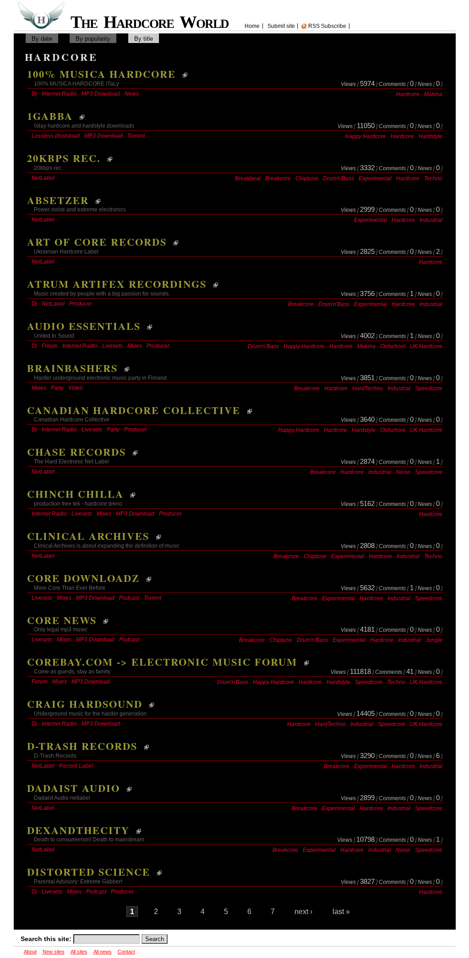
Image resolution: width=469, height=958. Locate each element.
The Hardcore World (153, 22)
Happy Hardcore (365, 136)
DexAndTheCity (78, 830)
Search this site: (47, 938)
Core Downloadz (83, 578)
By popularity (93, 38)
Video (75, 388)
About (30, 951)
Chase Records (76, 451)
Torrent (136, 136)
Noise (403, 472)
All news (102, 951)
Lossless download (56, 136)
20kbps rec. (64, 158)
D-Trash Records (82, 745)
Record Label (76, 766)
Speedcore (428, 388)
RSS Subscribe (327, 26)
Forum (50, 346)
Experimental (375, 178)
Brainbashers (72, 368)
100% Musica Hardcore (101, 73)
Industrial (431, 220)
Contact (126, 951)
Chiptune (306, 178)
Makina (433, 94)
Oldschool (392, 346)
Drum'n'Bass (338, 178)
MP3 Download (101, 94)
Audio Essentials (84, 326)
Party (57, 388)
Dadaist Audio (73, 788)
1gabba (50, 116)
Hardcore (408, 94)
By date (42, 38)
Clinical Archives (88, 536)
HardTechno (367, 388)
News (425, 84)
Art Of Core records (97, 241)
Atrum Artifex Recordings (117, 283)
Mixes (134, 346)
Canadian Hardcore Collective (133, 410)
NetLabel (43, 178)
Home (252, 26)
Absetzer (58, 200)
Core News (62, 620)
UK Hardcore (426, 346)
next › (303, 911)
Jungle (433, 640)
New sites (54, 951)
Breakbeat (248, 178)
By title (143, 38)
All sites (79, 951)
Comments (392, 84)
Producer (80, 304)
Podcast (129, 598)
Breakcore (278, 178)
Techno (433, 178)
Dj (34, 94)
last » (341, 911)
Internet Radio (59, 94)
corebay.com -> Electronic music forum (162, 661)
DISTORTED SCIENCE (88, 871)
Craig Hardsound (84, 703)
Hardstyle (430, 136)
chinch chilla (75, 493)
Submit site (281, 26)
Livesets (112, 346)
